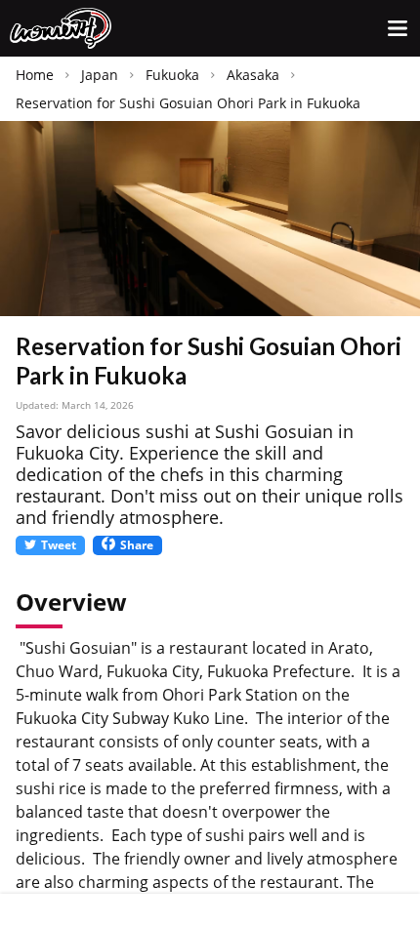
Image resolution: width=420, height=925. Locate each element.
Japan (99, 74)
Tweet (58, 545)
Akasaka (253, 74)
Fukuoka (172, 74)
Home (35, 74)
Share (136, 545)
